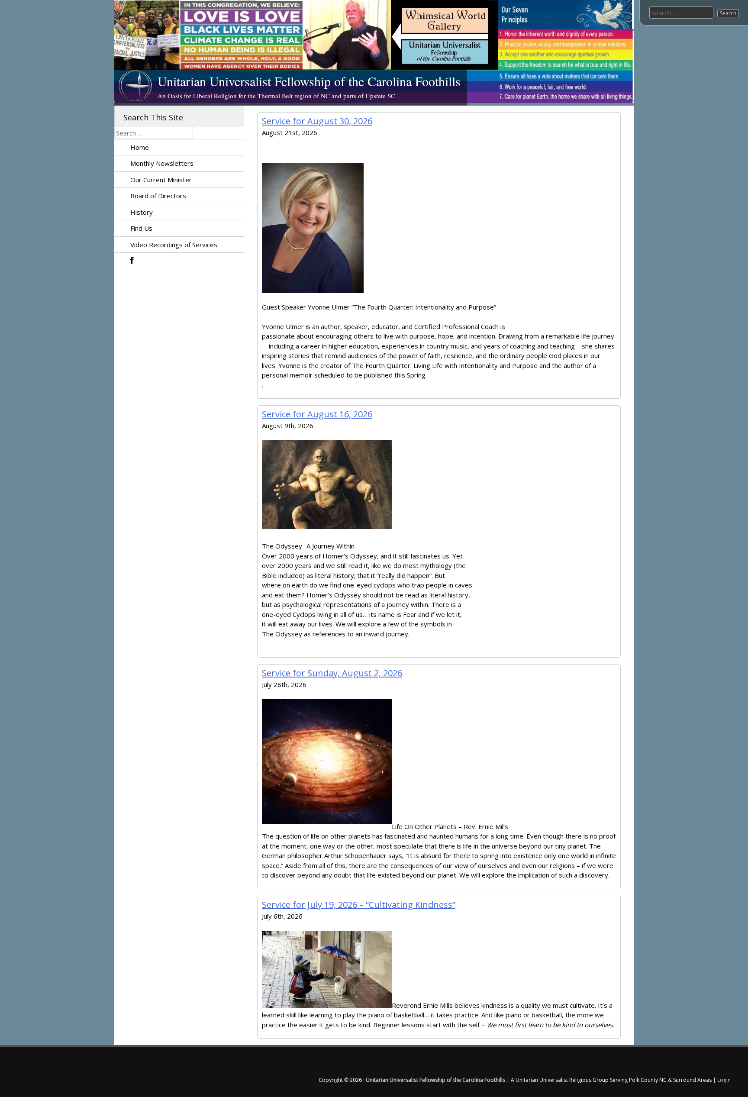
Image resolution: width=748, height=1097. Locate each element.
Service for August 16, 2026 (317, 414)
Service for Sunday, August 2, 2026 (332, 673)
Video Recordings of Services (173, 244)
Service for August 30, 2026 (317, 121)
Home (139, 147)
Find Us (141, 228)
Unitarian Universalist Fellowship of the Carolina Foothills (309, 81)
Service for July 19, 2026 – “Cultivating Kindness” (358, 904)
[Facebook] (125, 261)
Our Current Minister (161, 179)
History (141, 212)
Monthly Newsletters (161, 163)
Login (724, 1080)
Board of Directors (158, 195)
